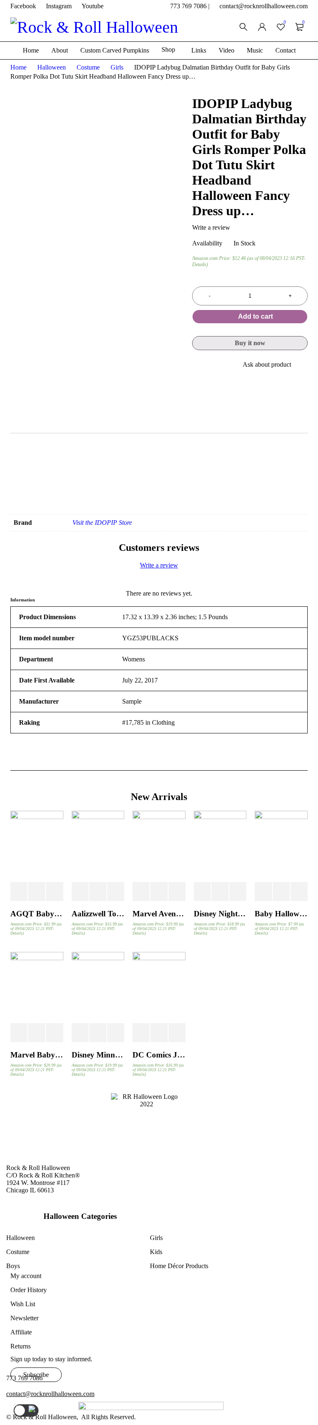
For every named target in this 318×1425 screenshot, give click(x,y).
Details (199, 264)
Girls (117, 67)
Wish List (22, 1303)
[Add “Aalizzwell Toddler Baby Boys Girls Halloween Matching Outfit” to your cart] (80, 891)
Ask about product (267, 364)
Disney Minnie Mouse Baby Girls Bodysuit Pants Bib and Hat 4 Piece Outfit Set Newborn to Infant (98, 1054)
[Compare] (215, 364)
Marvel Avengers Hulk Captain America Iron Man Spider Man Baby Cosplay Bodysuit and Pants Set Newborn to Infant (159, 913)
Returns (20, 1346)
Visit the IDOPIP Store (102, 522)
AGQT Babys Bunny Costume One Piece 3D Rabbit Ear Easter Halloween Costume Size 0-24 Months (36, 913)
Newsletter (24, 1318)
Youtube (93, 6)
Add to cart (255, 316)
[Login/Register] (262, 26)
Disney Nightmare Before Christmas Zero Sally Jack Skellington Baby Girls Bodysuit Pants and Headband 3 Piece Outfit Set (220, 913)
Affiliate (21, 1332)
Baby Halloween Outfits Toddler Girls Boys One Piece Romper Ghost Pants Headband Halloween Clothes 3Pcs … (281, 913)
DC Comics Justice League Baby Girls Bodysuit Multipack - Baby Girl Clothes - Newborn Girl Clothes (159, 1054)
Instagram (59, 6)
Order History (28, 1289)
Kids (156, 1251)
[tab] (128, 422)
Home (18, 67)
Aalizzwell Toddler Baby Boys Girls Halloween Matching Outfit (98, 913)
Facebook (23, 6)
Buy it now (250, 342)
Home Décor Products (179, 1265)
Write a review (211, 227)
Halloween (51, 67)
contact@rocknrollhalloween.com (263, 6)
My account (25, 1275)
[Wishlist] (194, 367)
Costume (88, 67)
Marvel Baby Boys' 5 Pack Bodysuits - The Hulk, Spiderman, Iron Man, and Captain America (36, 1054)
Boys (13, 1265)
